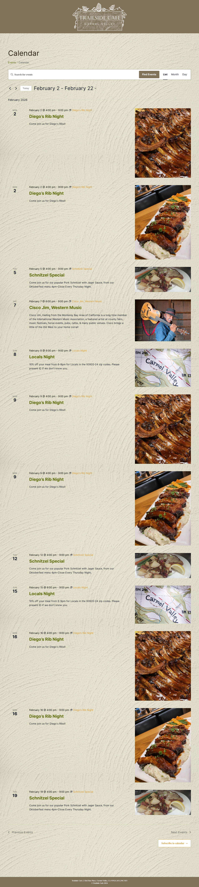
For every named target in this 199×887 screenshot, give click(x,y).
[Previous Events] (10, 88)
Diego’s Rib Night (46, 116)
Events (12, 62)
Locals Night (42, 356)
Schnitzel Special (46, 275)
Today (26, 88)
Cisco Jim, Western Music (55, 307)
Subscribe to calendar (172, 843)
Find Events (149, 74)
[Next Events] (16, 88)
